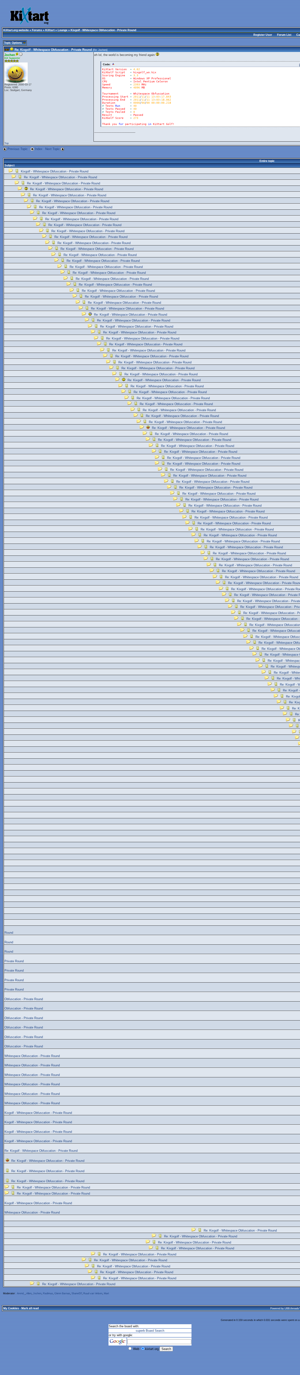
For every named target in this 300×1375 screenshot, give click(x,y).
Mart (106, 1293)
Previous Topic (18, 149)
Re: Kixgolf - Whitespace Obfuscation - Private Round (60, 177)
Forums (37, 30)
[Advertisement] (147, 16)
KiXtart (50, 30)
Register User (262, 35)
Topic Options (13, 42)
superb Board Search (150, 1330)
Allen (29, 1293)
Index (39, 149)
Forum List (284, 35)
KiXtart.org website (16, 30)
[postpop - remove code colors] (113, 63)
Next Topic (52, 149)
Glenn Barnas (62, 1293)
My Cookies (11, 1308)
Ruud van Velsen (92, 1293)
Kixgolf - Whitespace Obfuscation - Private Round (54, 171)
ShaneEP (76, 1293)
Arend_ (21, 1293)
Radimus (48, 1293)
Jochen (102, 49)
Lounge (63, 30)
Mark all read (30, 1308)
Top (6, 143)
